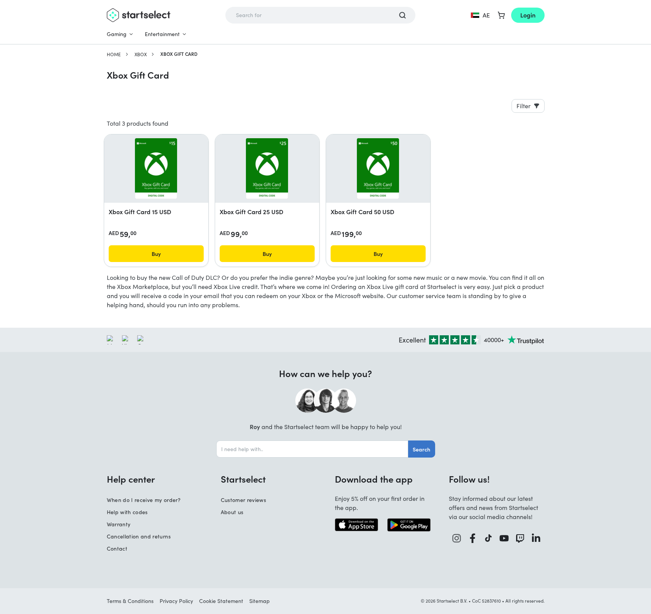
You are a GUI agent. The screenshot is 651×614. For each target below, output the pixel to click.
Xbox (141, 54)
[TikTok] (488, 538)
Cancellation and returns (139, 536)
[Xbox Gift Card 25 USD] (267, 168)
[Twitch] (520, 538)
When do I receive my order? (144, 500)
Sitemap (259, 601)
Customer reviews (243, 500)
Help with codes (127, 512)
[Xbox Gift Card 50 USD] (378, 168)
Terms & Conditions (130, 601)
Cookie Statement (221, 601)
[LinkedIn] (536, 538)
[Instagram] (457, 538)
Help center (131, 479)
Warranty (119, 524)
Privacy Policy (176, 601)
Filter (523, 106)
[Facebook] (473, 538)
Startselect (243, 479)
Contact (117, 548)
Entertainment (162, 34)
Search (421, 449)
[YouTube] (504, 538)
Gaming (117, 34)
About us (232, 512)
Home (114, 54)
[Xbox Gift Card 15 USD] (156, 168)
